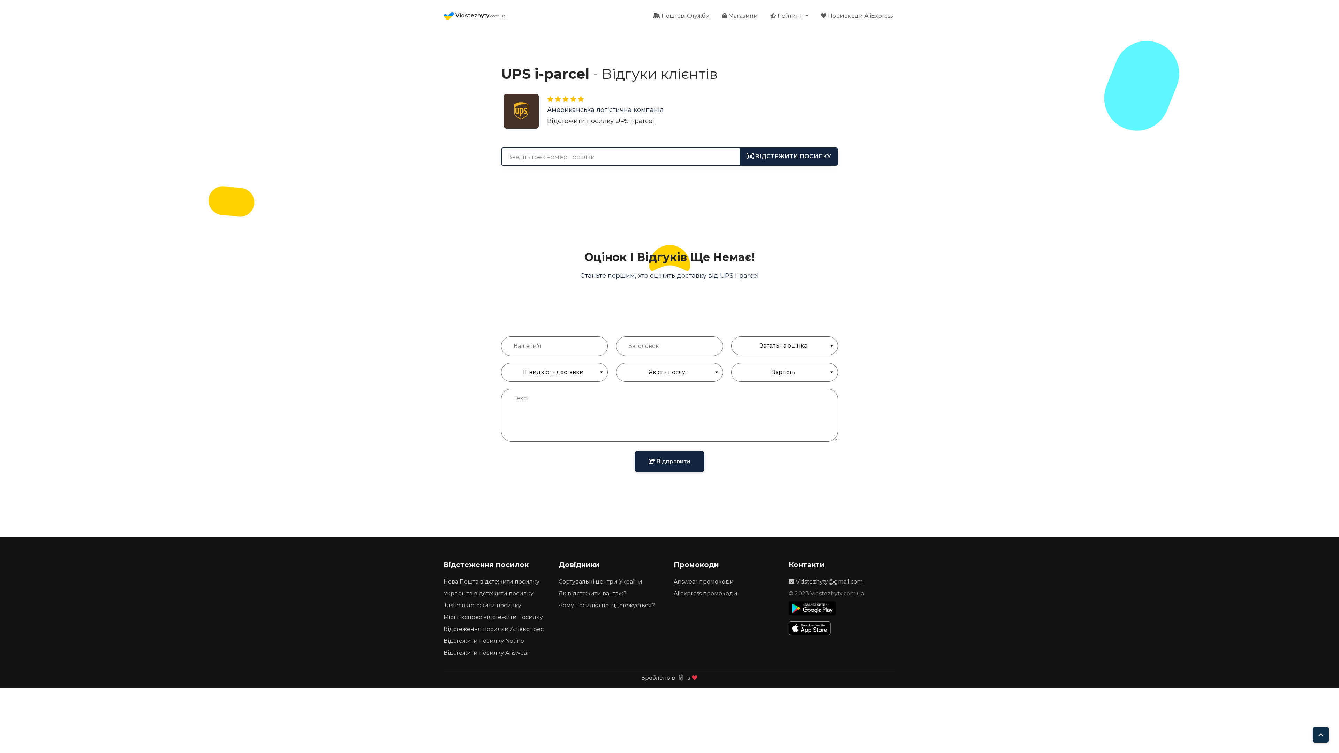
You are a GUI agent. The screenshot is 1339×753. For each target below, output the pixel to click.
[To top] (1321, 735)
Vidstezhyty (480, 15)
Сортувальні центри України (600, 581)
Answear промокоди (704, 581)
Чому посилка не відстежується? (607, 605)
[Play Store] (812, 608)
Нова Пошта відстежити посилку (491, 581)
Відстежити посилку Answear (486, 652)
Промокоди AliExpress (859, 16)
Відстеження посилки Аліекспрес (494, 629)
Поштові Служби (685, 16)
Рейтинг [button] (790, 16)
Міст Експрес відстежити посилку (493, 617)
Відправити (672, 461)
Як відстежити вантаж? (592, 593)
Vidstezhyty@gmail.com (828, 581)
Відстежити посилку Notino (484, 641)
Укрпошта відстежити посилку (489, 593)
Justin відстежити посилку (482, 605)
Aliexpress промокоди (705, 593)
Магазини (742, 16)
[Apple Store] (812, 628)
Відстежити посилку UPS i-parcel (600, 121)
